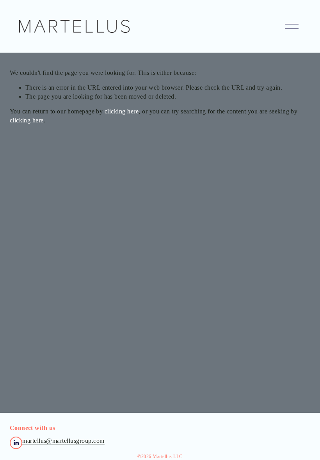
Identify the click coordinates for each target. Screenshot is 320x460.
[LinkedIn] (16, 443)
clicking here (122, 111)
